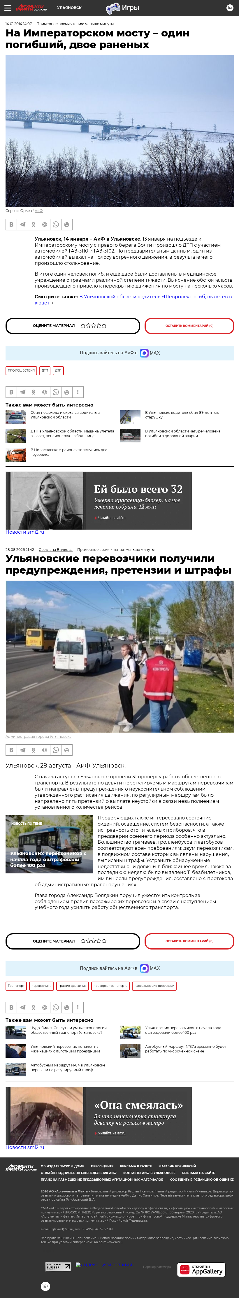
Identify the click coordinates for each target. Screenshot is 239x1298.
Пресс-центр (102, 1166)
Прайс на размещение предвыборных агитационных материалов (102, 1180)
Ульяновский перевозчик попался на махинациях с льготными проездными (65, 1048)
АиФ (39, 211)
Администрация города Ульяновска (38, 736)
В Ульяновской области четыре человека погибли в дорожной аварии (182, 433)
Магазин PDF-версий (177, 1166)
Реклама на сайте (198, 1173)
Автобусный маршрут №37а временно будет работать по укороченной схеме (185, 1048)
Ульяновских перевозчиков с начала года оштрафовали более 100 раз (183, 1030)
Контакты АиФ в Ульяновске (149, 1173)
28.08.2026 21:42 (20, 549)
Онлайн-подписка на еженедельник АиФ (79, 1173)
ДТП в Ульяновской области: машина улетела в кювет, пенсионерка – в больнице (72, 433)
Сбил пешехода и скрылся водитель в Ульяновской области (65, 414)
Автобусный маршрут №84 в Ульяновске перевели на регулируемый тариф (68, 1067)
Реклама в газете (136, 1166)
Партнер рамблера (157, 1267)
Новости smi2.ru (25, 532)
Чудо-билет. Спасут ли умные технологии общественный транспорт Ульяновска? (69, 1030)
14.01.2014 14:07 (19, 24)
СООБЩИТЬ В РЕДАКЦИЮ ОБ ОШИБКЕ (202, 1180)
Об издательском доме (62, 1166)
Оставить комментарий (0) (190, 326)
